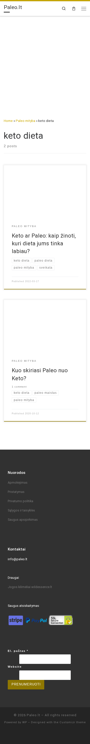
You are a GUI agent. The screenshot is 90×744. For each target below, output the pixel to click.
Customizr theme (73, 722)
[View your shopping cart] (74, 8)
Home (8, 121)
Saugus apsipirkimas (23, 519)
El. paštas (18, 650)
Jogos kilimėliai (19, 587)
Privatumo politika (20, 501)
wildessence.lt (41, 587)
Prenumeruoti (26, 684)
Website (15, 666)
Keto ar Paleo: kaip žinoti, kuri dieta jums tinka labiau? (44, 243)
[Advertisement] (45, 64)
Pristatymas (16, 492)
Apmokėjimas (18, 482)
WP (24, 722)
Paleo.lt (33, 715)
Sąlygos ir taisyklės (21, 510)
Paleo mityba (25, 121)
